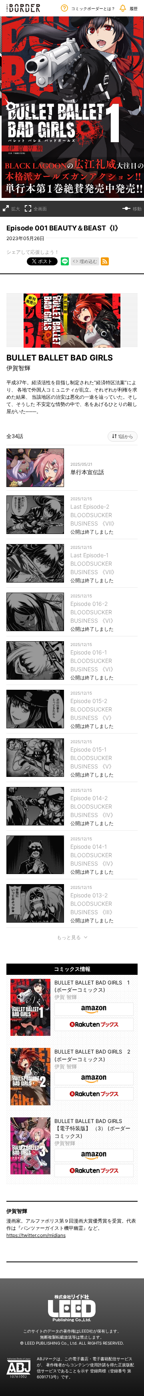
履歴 (134, 8)
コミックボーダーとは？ (93, 8)
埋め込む (88, 261)
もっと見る (69, 937)
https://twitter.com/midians (36, 1235)
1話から (125, 436)
